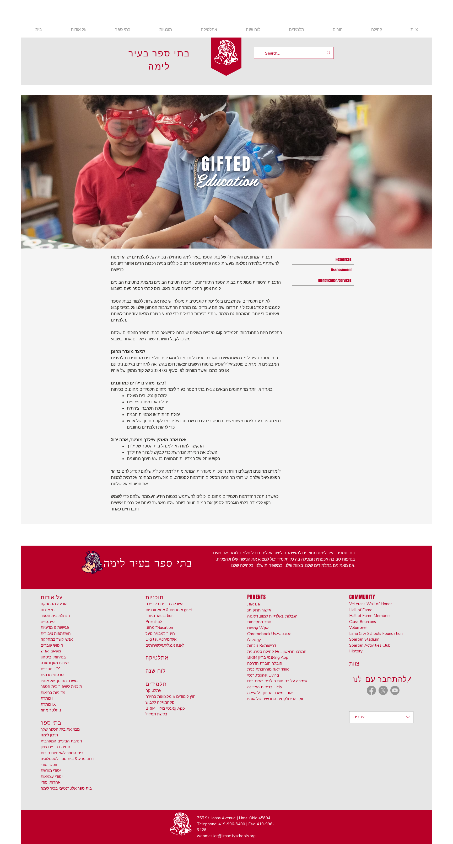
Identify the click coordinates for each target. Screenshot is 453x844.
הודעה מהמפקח (54, 603)
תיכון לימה (49, 735)
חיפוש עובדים (52, 645)
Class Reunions (362, 621)
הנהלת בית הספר (55, 615)
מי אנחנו (48, 610)
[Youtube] (395, 690)
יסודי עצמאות (52, 776)
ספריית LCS (51, 669)
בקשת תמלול (156, 714)
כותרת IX (48, 704)
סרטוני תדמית (52, 674)
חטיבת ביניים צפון (55, 747)
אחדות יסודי (50, 782)
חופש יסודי (49, 764)
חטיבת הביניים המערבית (61, 741)
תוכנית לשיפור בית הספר (61, 686)
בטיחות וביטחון (53, 657)
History (356, 651)
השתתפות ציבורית (56, 633)
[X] (383, 690)
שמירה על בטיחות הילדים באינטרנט (277, 681)
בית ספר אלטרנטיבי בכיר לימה (66, 788)
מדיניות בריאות (53, 692)
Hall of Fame (361, 610)
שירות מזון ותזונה (55, 663)
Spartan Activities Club (370, 645)
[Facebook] (371, 690)
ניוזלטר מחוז (51, 710)
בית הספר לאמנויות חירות (62, 753)
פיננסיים (48, 621)
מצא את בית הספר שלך (60, 729)
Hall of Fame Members (370, 615)
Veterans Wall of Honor (370, 603)
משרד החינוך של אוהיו (59, 680)
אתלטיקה (153, 690)
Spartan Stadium (364, 639)
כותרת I (47, 698)
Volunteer (358, 627)
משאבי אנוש (51, 651)
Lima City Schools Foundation (376, 633)
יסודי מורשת (51, 770)
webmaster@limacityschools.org (226, 835)
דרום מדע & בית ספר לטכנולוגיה (67, 758)
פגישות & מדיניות (55, 627)
